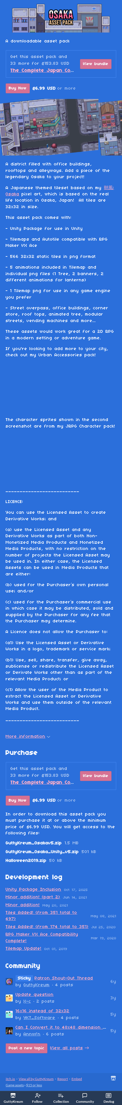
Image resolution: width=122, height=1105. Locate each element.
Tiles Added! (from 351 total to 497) (41, 915)
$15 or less (34, 1085)
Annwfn (32, 1034)
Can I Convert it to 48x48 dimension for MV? (69, 1027)
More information (25, 736)
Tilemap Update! (23, 948)
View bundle (95, 64)
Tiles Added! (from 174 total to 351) (47, 927)
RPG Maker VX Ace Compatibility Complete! (42, 937)
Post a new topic (26, 1048)
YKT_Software (39, 1018)
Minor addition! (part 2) (33, 897)
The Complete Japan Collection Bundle (59, 70)
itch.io (10, 1079)
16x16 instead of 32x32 (43, 1011)
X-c (27, 1001)
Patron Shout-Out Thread (64, 978)
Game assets (15, 1085)
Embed (76, 1079)
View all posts (66, 1048)
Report (62, 1079)
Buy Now (18, 88)
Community (85, 1101)
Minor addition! (23, 905)
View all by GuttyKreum (36, 1079)
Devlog (109, 1101)
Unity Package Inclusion (33, 889)
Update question (35, 994)
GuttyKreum (37, 985)
